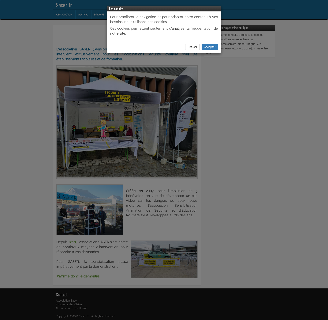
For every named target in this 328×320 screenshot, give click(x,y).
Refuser (192, 46)
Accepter (209, 46)
